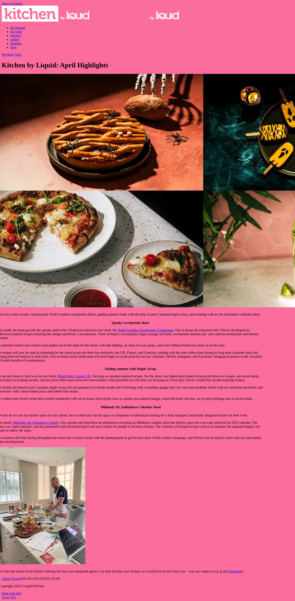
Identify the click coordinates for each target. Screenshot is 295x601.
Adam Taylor (11, 578)
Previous (8, 54)
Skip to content (12, 3)
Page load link (11, 593)
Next (17, 54)
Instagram (235, 571)
